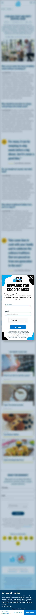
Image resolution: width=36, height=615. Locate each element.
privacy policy (18, 337)
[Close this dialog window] (31, 277)
